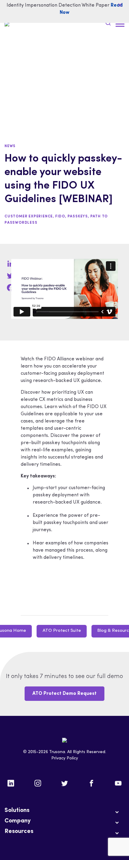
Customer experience (28, 216)
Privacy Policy (64, 758)
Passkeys (78, 216)
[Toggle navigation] (120, 24)
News (10, 146)
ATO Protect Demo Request (64, 693)
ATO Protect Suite (62, 630)
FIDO (60, 216)
